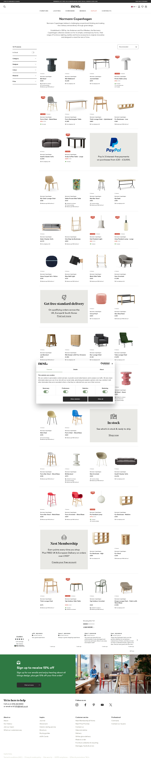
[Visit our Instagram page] (77, 705)
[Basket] (146, 6)
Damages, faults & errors (85, 746)
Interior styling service (48, 727)
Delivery (78, 733)
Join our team (9, 727)
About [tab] (102, 369)
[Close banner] (112, 363)
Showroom (44, 724)
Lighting (57, 11)
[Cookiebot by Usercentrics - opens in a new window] (102, 363)
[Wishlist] (142, 6)
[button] (29, 640)
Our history (8, 724)
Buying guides (45, 733)
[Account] (139, 6)
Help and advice (81, 730)
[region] (83, 640)
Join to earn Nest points (11, 1)
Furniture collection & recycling (87, 743)
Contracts (106, 11)
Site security (47, 757)
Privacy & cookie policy (33, 757)
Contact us (80, 727)
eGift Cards (44, 736)
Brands (83, 11)
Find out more (64, 316)
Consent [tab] (49, 369)
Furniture (44, 11)
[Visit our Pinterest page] (94, 705)
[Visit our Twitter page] (110, 705)
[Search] (4, 6)
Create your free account (64, 562)
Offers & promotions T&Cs (79, 757)
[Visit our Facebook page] (85, 705)
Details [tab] (75, 369)
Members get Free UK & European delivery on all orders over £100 (75, 1)
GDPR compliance (61, 757)
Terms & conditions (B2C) (13, 757)
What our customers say (13, 730)
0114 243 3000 (17, 704)
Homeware (70, 11)
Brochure (43, 730)
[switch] (65, 391)
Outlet (94, 11)
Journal (42, 721)
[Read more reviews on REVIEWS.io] (19, 646)
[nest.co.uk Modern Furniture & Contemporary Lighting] (75, 6)
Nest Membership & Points (85, 721)
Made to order (81, 739)
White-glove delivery (83, 736)
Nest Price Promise (82, 724)
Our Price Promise (142, 1)
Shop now (114, 435)
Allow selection (75, 399)
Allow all (100, 399)
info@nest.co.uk (21, 706)
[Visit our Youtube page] (102, 705)
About (6, 721)
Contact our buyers (118, 724)
